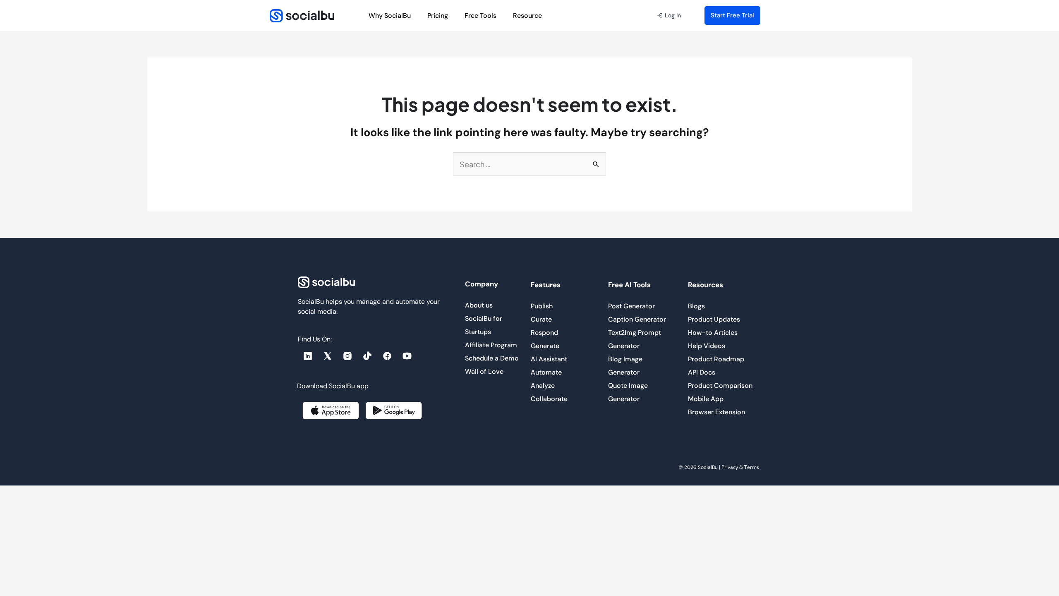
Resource (527, 15)
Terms (751, 467)
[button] (668, 15)
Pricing (437, 15)
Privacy (729, 467)
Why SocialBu (390, 15)
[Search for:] (529, 165)
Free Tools (480, 15)
